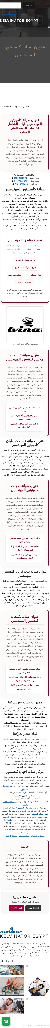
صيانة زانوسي (11, 835)
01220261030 (20, 181)
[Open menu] (48, 27)
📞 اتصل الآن (16, 908)
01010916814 (21, 184)
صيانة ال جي (24, 835)
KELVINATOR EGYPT (19, 21)
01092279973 (20, 178)
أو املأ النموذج (33, 908)
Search (28, 5)
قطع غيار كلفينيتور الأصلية (22, 808)
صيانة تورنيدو (40, 829)
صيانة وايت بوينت (26, 829)
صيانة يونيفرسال (37, 835)
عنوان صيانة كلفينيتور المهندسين (25, 50)
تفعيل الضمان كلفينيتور (11, 817)
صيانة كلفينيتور (11, 829)
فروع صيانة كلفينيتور (39, 814)
